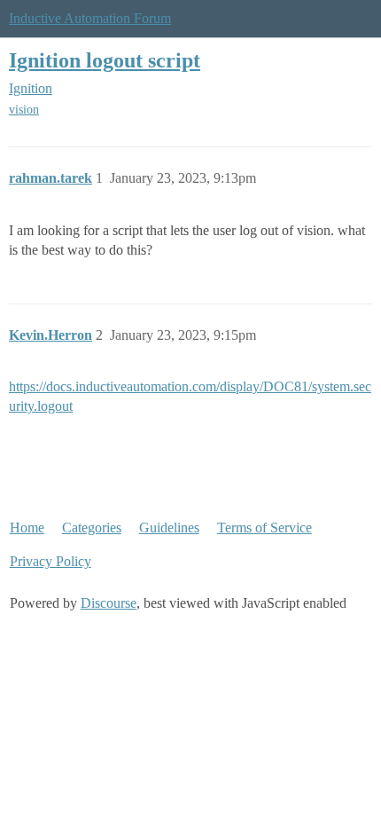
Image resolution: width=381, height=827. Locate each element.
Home (27, 527)
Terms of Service (264, 527)
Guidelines (169, 527)
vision (24, 109)
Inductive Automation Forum (90, 18)
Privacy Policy (50, 561)
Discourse (108, 602)
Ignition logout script (104, 60)
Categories (91, 527)
